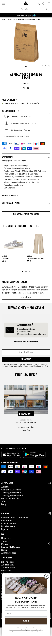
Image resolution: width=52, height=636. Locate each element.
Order (4, 540)
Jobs (3, 501)
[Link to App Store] (11, 454)
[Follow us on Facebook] (49, 543)
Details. (27, 136)
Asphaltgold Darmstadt (12, 495)
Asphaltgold (19, 74)
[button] (49, 66)
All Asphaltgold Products (26, 214)
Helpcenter (6, 538)
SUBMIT (26, 621)
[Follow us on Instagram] (49, 483)
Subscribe (26, 359)
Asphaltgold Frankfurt (11, 492)
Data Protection (8, 526)
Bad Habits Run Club (10, 498)
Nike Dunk (6, 570)
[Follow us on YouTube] (49, 573)
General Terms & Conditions (14, 517)
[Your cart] (49, 3)
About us (5, 486)
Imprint (4, 529)
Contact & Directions (11, 489)
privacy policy (40, 364)
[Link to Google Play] (34, 454)
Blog (3, 504)
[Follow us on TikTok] (49, 513)
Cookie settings (8, 523)
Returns (4, 549)
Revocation (6, 520)
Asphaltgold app (9, 552)
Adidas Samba (7, 564)
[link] (26, 3)
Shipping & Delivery (10, 546)
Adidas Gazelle (8, 567)
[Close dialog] (47, 576)
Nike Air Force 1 (8, 561)
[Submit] (47, 9)
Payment (5, 543)
